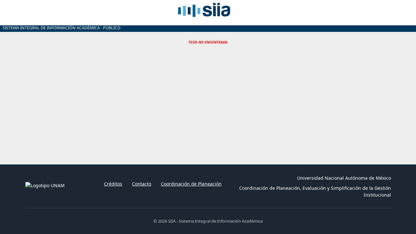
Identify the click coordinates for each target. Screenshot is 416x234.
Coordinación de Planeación (191, 184)
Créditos (113, 184)
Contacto (141, 184)
